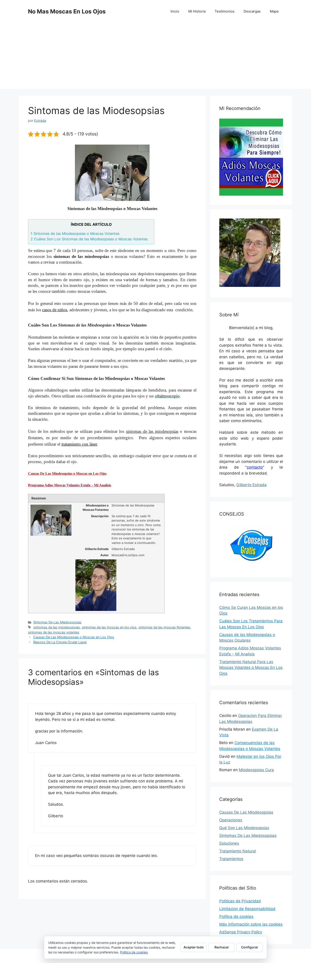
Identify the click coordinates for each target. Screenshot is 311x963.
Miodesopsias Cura (256, 770)
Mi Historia (197, 11)
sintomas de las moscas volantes (53, 632)
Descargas (252, 11)
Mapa (274, 11)
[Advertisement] (155, 57)
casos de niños (54, 309)
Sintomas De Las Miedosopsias (57, 622)
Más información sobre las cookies (251, 924)
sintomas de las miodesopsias (56, 627)
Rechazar (221, 947)
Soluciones (229, 843)
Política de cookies (236, 916)
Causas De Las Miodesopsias (246, 812)
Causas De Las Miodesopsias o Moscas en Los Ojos (73, 637)
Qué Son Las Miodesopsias (244, 827)
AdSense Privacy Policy (240, 932)
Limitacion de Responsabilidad (247, 908)
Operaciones (230, 820)
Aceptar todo (194, 947)
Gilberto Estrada (251, 485)
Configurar (249, 947)
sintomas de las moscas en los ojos (109, 627)
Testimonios (225, 11)
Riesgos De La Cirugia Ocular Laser (60, 642)
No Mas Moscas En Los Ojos (67, 11)
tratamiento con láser (79, 444)
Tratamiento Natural (237, 851)
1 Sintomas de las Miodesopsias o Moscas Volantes (75, 233)
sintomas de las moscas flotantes (164, 627)
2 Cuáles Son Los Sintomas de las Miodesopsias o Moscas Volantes (89, 239)
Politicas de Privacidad (240, 901)
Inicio (175, 11)
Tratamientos (231, 859)
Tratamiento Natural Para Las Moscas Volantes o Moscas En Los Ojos (251, 667)
